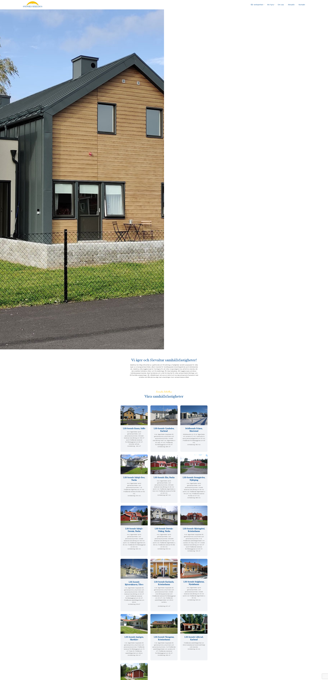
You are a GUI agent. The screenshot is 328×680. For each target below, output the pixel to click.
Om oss (281, 5)
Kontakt (302, 5)
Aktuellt (291, 5)
